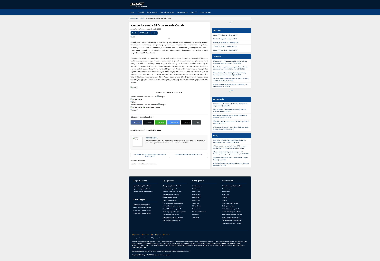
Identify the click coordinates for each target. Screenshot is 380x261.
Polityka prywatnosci (157, 238)
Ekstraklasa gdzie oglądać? (141, 204)
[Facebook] (136, 234)
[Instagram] (145, 234)
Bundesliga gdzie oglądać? (171, 194)
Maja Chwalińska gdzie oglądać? (232, 223)
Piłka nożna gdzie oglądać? (230, 203)
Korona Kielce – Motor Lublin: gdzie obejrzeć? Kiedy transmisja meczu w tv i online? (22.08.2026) (229, 74)
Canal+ (142, 18)
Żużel (154, 33)
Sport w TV (193, 12)
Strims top (225, 194)
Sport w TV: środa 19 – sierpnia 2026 (225, 46)
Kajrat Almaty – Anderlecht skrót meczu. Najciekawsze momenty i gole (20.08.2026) (230, 116)
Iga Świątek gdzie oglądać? (230, 209)
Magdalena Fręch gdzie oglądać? (232, 214)
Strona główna (134, 18)
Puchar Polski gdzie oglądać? (142, 207)
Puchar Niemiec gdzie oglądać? (172, 206)
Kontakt (141, 238)
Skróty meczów (152, 12)
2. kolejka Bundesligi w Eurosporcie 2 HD (188, 154)
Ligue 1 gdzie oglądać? (170, 200)
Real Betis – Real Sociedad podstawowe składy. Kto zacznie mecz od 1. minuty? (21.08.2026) (229, 141)
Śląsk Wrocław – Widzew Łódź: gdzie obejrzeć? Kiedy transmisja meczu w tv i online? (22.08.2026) (230, 62)
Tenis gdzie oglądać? (228, 206)
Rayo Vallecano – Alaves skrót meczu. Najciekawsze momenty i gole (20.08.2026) (229, 110)
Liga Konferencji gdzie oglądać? (143, 191)
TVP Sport (195, 217)
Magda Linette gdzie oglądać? (231, 217)
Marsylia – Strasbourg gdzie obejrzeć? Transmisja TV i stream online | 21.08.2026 (230, 85)
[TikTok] (158, 234)
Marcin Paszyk (140, 29)
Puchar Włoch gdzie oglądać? (172, 209)
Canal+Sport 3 (196, 194)
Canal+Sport (196, 189)
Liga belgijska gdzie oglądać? (172, 220)
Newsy (132, 12)
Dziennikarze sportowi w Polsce (232, 186)
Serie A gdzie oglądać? (170, 197)
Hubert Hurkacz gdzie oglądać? (231, 212)
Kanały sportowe (182, 12)
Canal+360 (195, 203)
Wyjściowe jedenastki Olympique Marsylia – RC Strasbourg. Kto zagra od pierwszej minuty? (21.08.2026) (231, 153)
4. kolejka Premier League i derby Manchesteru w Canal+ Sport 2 (149, 155)
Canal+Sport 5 (196, 197)
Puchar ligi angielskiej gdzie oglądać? (174, 212)
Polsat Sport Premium (199, 212)
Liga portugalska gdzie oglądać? (173, 217)
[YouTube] (166, 234)
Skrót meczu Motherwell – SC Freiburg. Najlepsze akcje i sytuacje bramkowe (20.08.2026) (231, 128)
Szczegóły (187, 251)
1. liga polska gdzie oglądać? (142, 210)
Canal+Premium (197, 186)
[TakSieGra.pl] (138, 6)
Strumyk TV (225, 197)
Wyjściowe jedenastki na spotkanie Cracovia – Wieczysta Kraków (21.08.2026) (231, 164)
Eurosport (195, 214)
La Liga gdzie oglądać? (170, 189)
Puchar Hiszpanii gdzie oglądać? (173, 203)
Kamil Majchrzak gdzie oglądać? (232, 220)
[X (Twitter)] (152, 234)
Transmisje (140, 12)
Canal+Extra (196, 200)
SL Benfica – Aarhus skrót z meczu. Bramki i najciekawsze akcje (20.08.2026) (231, 122)
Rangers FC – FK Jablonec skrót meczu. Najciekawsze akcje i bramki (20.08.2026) (230, 105)
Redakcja (134, 238)
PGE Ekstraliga (144, 33)
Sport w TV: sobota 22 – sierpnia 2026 (225, 35)
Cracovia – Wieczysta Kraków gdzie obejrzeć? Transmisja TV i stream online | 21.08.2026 (231, 79)
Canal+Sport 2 (196, 191)
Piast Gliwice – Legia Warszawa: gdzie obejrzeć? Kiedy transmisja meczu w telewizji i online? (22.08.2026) (230, 68)
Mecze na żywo (226, 189)
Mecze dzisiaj (226, 191)
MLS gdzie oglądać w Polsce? (172, 186)
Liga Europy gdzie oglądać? (141, 189)
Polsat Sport (196, 209)
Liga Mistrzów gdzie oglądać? (142, 186)
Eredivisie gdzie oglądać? (171, 214)
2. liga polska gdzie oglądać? (142, 213)
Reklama (147, 238)
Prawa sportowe (205, 12)
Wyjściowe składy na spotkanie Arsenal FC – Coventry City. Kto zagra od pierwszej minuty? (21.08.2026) (230, 147)
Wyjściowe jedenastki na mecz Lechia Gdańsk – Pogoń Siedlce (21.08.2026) (230, 159)
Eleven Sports (196, 206)
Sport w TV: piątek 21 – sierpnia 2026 (225, 39)
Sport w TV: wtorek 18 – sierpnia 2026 (225, 50)
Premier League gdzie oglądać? (172, 191)
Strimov (224, 200)
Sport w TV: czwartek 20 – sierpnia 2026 (225, 42)
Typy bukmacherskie (167, 12)
